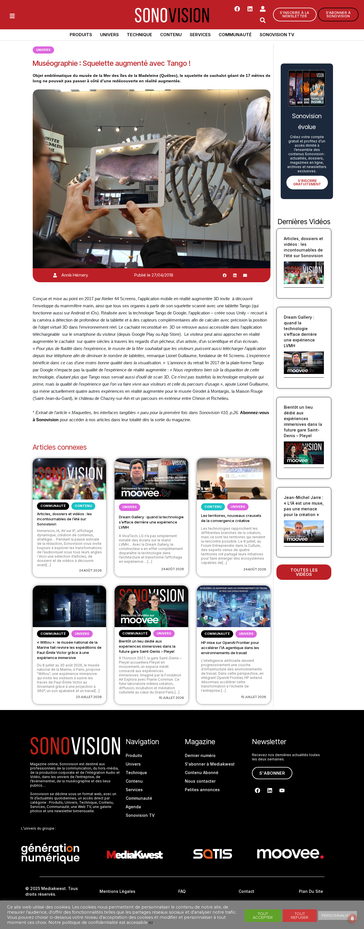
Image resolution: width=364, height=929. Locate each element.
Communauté (235, 34)
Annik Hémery (74, 275)
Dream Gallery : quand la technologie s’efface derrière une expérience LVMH (151, 522)
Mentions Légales (117, 891)
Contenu (171, 34)
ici (151, 922)
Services (200, 34)
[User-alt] (262, 9)
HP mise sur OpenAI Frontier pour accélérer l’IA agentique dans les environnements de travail (230, 647)
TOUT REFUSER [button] (299, 915)
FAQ (182, 891)
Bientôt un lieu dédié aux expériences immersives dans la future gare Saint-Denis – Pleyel (147, 646)
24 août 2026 (90, 570)
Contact (246, 891)
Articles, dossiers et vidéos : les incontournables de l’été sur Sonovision (64, 518)
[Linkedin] (250, 9)
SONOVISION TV (277, 34)
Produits (81, 34)
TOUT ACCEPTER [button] (263, 915)
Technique (139, 34)
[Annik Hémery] (55, 275)
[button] (225, 275)
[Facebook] (237, 9)
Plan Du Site (311, 891)
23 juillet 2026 (89, 697)
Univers (109, 34)
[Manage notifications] (352, 918)
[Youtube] (281, 790)
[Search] (262, 20)
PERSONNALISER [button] (337, 915)
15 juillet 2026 (171, 698)
